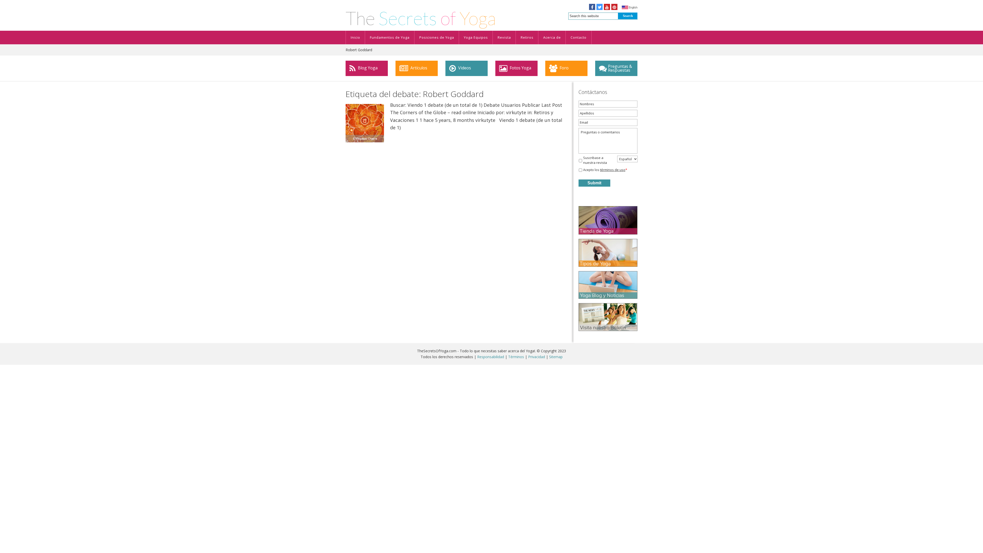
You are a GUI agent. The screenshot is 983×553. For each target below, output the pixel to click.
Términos (516, 356)
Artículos (418, 68)
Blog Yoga (367, 68)
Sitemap (556, 356)
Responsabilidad (490, 356)
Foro (564, 68)
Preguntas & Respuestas (620, 68)
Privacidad (536, 356)
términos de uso (612, 169)
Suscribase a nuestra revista (595, 160)
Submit (594, 183)
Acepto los (605, 169)
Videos (464, 68)
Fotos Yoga (520, 68)
